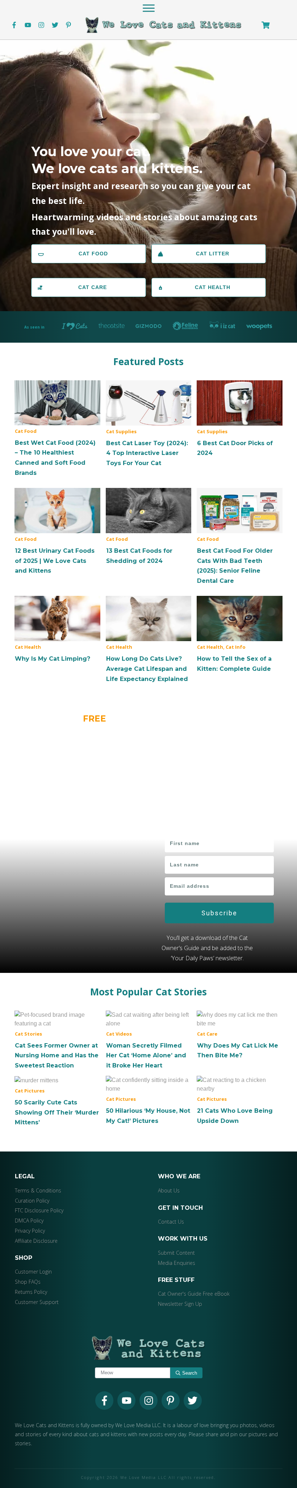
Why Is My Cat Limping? (57, 630)
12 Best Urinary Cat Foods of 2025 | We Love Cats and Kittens (57, 532)
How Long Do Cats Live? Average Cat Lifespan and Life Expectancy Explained (149, 640)
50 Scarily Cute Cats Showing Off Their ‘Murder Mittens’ (57, 1101)
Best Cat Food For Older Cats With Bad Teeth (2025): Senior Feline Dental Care (240, 537)
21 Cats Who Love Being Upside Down (240, 1101)
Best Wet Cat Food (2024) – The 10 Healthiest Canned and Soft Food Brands (57, 429)
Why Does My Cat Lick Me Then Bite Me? (240, 1036)
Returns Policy (31, 1291)
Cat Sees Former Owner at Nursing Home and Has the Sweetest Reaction (57, 1040)
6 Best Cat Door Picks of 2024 (240, 419)
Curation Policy (32, 1200)
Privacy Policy (30, 1230)
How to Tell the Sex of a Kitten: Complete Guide (240, 635)
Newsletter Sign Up (180, 1303)
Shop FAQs (28, 1281)
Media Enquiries (176, 1262)
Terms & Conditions (38, 1190)
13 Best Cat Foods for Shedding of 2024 (149, 527)
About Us (169, 1190)
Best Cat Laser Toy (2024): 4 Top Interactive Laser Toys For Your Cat (149, 424)
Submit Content (176, 1252)
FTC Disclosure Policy (39, 1210)
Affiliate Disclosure (36, 1240)
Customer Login (33, 1271)
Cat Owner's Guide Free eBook (194, 1294)
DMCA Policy (29, 1220)
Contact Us (171, 1222)
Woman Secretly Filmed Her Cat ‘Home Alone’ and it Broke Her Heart (149, 1040)
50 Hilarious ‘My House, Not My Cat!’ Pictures (149, 1101)
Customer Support (37, 1302)
